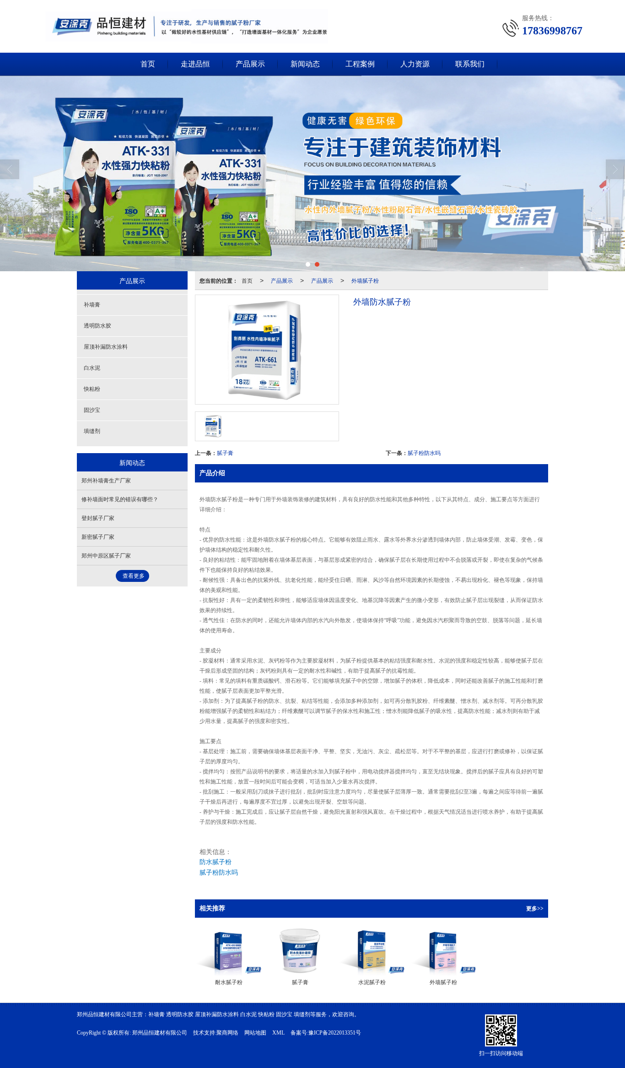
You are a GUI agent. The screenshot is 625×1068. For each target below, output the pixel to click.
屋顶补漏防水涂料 (106, 347)
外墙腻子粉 (365, 280)
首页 (147, 64)
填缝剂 (92, 431)
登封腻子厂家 (97, 518)
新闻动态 (305, 64)
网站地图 (255, 1033)
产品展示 (250, 64)
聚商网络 (227, 1033)
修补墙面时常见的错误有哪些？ (119, 499)
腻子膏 (225, 452)
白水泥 (92, 368)
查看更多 (134, 576)
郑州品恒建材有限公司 (159, 1033)
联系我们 (470, 64)
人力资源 (415, 64)
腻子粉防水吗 (424, 452)
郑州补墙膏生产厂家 (106, 480)
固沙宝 (92, 410)
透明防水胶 (97, 326)
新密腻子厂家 (97, 537)
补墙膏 (92, 304)
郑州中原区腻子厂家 (106, 556)
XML (278, 1033)
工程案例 (360, 64)
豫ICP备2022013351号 (334, 1033)
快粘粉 (92, 389)
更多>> (535, 908)
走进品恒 (195, 64)
